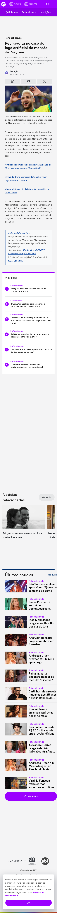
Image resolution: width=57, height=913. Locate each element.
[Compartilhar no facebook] (28, 81)
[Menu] (54, 4)
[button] (23, 524)
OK (28, 902)
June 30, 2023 (15, 260)
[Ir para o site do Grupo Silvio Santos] (23, 861)
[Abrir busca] (48, 4)
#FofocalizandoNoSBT (33, 250)
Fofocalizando (13, 37)
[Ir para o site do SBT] (45, 861)
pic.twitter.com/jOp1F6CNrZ (22, 253)
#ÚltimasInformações (18, 233)
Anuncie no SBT (28, 870)
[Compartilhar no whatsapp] (12, 81)
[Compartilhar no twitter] (44, 81)
